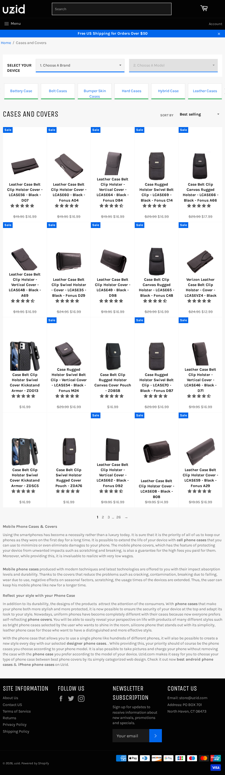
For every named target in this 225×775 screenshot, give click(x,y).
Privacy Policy (15, 724)
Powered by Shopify (35, 763)
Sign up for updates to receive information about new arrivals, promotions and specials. (135, 715)
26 (118, 517)
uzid (17, 763)
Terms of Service (17, 711)
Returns (9, 718)
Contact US (12, 704)
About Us (10, 698)
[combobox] (112, 9)
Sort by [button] (166, 115)
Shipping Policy (16, 731)
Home (6, 42)
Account (215, 24)
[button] (22, 206)
